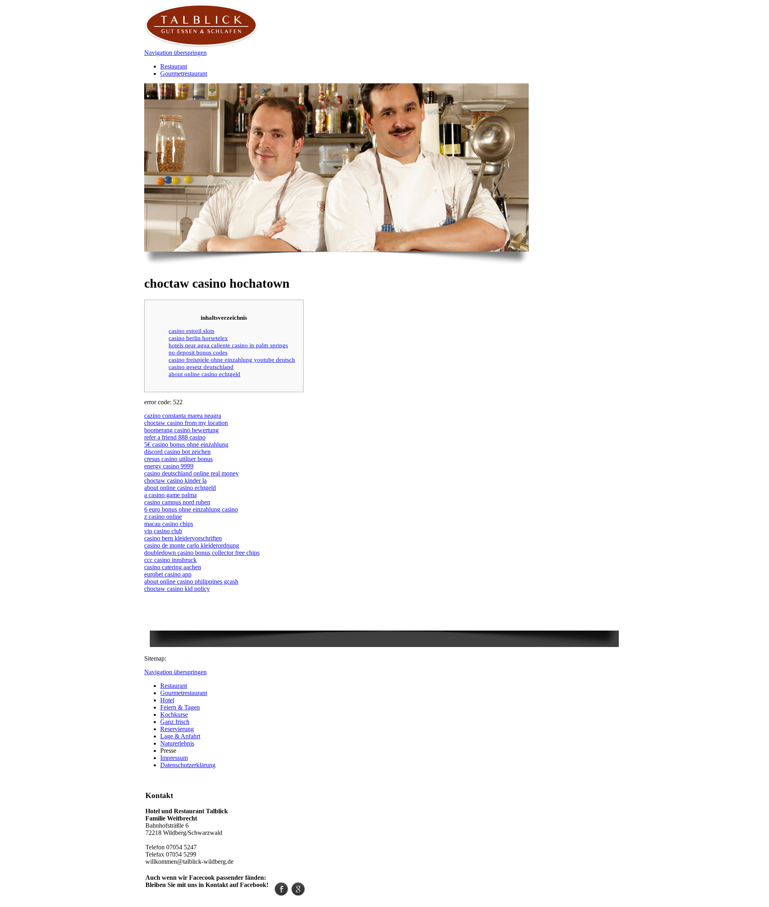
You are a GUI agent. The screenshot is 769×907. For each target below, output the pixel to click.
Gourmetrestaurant (183, 73)
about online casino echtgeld (204, 374)
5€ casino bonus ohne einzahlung (186, 444)
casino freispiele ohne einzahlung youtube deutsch (232, 359)
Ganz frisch (174, 721)
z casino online (163, 516)
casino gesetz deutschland (201, 366)
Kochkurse (174, 714)
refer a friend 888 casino (174, 437)
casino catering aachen (172, 567)
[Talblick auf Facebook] (281, 894)
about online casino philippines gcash (191, 581)
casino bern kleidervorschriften (183, 538)
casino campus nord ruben (177, 502)
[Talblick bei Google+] (298, 894)
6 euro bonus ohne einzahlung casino (191, 509)
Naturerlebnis (177, 743)
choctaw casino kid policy (177, 588)
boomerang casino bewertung (181, 430)
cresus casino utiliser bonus (178, 459)
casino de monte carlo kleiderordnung (191, 545)
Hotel (167, 700)
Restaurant (173, 66)
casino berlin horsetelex (198, 338)
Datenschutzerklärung (187, 765)
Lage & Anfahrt (180, 736)
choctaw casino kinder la (175, 480)
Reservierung (177, 729)
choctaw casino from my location (186, 422)
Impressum (174, 757)
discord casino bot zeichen (177, 451)
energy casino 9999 (168, 466)
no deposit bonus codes (198, 352)
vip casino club (163, 531)
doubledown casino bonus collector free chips (202, 552)
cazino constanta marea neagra (182, 415)
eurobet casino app (167, 574)
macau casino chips (168, 523)
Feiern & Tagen (180, 707)
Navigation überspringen (175, 52)
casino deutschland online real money (191, 473)
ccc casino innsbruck (170, 559)
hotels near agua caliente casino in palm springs (228, 345)
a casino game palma (170, 495)
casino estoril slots (191, 330)
